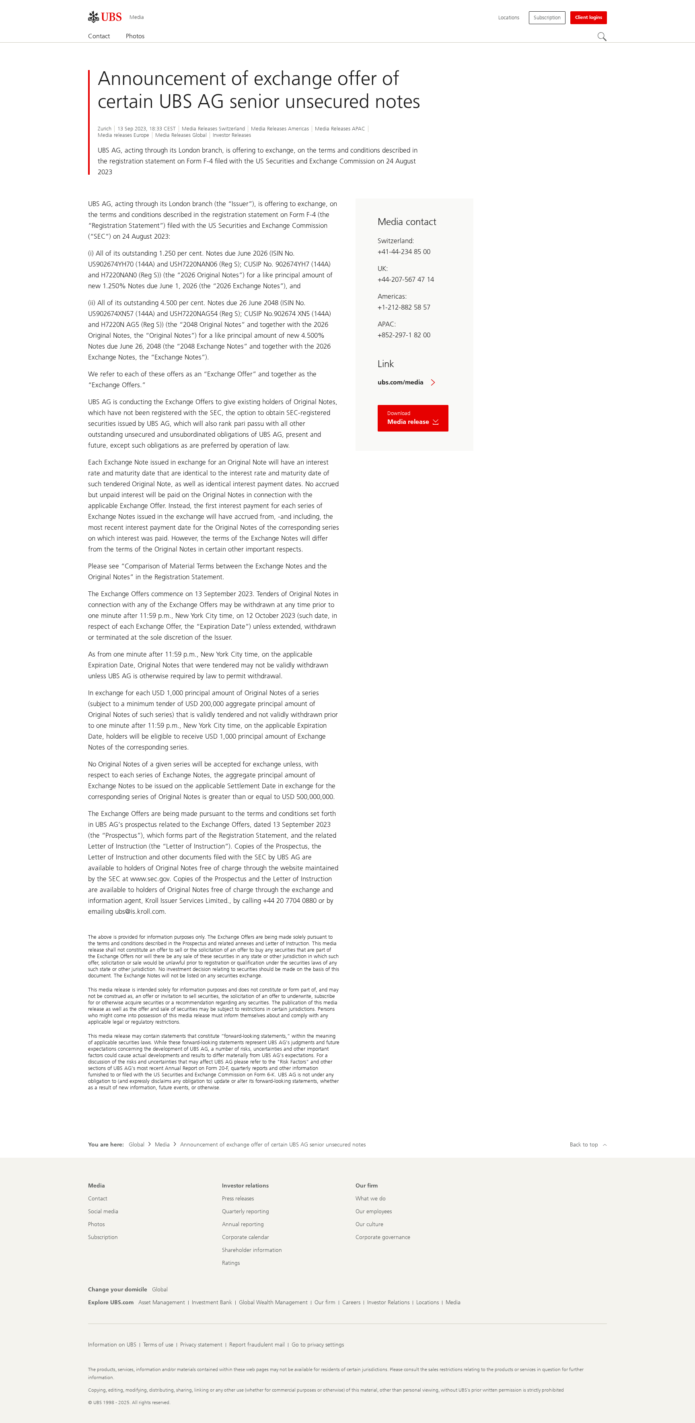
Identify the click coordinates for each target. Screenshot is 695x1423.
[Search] (602, 36)
